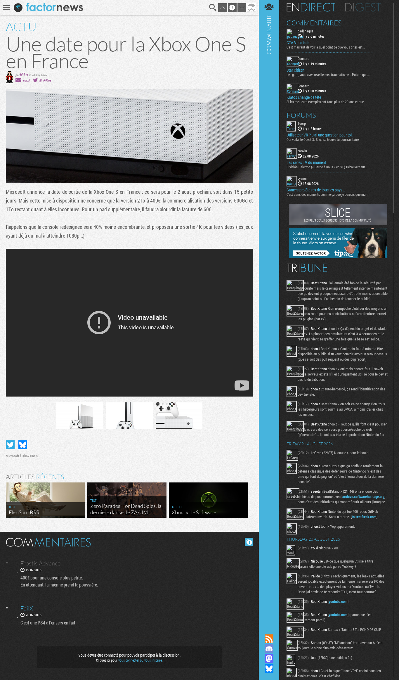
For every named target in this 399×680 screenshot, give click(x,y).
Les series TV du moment (306, 162)
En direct (311, 7)
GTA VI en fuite (298, 42)
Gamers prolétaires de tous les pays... (316, 190)
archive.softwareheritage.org (363, 496)
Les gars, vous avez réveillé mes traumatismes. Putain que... (328, 74)
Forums (301, 115)
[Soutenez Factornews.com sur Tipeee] (338, 257)
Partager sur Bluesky (22, 444)
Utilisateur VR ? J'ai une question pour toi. (320, 135)
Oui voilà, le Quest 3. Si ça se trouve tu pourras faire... (324, 139)
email (26, 80)
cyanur (302, 178)
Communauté (269, 311)
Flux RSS (269, 638)
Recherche (213, 7)
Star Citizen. (296, 70)
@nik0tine (45, 80)
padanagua (305, 31)
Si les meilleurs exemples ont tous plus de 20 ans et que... (326, 101)
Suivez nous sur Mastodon (269, 658)
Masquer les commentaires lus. (249, 542)
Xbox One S (30, 455)
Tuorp (302, 123)
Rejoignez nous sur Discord (269, 648)
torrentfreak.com (364, 516)
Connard (303, 58)
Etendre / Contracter (269, 628)
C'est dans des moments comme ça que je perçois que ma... (327, 194)
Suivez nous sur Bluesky (269, 668)
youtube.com (338, 601)
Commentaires (314, 22)
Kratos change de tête (304, 97)
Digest (363, 7)
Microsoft (12, 455)
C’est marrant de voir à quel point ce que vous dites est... (326, 47)
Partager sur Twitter (10, 444)
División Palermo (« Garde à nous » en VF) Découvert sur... (327, 167)
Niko (24, 74)
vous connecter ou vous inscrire (140, 660)
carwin (302, 150)
